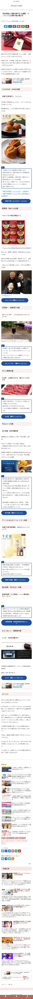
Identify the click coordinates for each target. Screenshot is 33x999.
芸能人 (4, 843)
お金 (4, 838)
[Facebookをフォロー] (6, 858)
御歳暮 (25, 840)
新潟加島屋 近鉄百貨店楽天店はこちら (16, 622)
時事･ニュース (10, 838)
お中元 (4, 840)
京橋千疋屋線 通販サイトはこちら (15, 580)
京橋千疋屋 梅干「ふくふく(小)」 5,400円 (15, 191)
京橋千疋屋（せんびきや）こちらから (16, 201)
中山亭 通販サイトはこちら (13, 416)
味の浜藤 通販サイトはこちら (14, 513)
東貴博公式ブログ (7, 295)
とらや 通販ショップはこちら (14, 677)
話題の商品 (22, 838)
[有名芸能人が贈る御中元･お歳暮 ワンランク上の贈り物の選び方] (14, 26)
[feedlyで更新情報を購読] (9, 858)
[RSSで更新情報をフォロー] (12, 858)
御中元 (20, 840)
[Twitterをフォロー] (2, 858)
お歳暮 (9, 840)
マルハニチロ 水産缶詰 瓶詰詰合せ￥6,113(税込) (16, 248)
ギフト (14, 840)
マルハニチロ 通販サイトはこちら (15, 300)
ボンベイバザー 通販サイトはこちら (16, 363)
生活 (17, 838)
